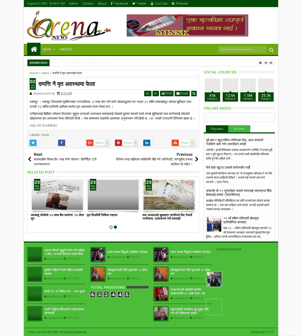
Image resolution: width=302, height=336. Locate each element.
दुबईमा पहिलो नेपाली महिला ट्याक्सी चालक (63, 272)
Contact (88, 3)
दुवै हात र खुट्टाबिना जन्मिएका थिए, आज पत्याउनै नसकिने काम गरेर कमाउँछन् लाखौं (234, 142)
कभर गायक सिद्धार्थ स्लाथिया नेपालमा (127, 252)
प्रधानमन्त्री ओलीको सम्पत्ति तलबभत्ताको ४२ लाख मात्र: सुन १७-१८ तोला (188, 293)
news (45, 135)
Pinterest (182, 3)
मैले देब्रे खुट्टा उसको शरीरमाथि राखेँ (228, 168)
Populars (216, 129)
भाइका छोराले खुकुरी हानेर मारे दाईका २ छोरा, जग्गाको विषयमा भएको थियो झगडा (64, 254)
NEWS (47, 49)
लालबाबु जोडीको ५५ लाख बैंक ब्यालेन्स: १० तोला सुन (57, 217)
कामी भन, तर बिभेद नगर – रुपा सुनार (64, 291)
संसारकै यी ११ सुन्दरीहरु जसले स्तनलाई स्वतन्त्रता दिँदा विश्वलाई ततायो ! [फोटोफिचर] (239, 193)
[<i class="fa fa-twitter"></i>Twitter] (258, 3)
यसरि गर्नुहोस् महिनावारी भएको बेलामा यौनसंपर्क (64, 311)
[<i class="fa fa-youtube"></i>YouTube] (265, 3)
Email (184, 93)
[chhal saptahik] (33, 49)
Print (168, 93)
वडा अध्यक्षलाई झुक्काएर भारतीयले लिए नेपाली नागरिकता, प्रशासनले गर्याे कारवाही (167, 217)
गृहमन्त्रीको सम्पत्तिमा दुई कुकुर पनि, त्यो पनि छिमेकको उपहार (190, 311)
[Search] (271, 49)
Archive (239, 129)
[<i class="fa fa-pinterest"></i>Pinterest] (272, 3)
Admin (73, 3)
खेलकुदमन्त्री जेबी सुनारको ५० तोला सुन (127, 272)
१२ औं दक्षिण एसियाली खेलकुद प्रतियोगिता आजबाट (241, 220)
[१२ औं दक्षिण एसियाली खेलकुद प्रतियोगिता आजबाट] (214, 224)
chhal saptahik (37, 332)
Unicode (65, 49)
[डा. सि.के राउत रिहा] (214, 279)
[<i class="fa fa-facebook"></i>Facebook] (251, 3)
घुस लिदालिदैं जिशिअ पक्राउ (102, 215)
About (102, 3)
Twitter (141, 3)
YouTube (161, 3)
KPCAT (270, 332)
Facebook (121, 3)
